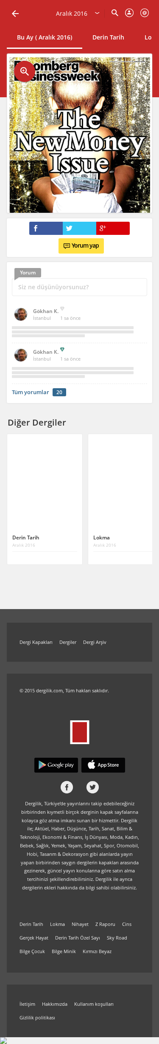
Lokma (57, 924)
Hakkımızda (54, 1004)
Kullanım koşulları (94, 1004)
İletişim (27, 1004)
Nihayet (80, 924)
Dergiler (67, 642)
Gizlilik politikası (37, 1017)
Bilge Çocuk (32, 951)
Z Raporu (105, 924)
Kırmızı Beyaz (97, 951)
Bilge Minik (64, 951)
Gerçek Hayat (34, 937)
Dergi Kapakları (36, 642)
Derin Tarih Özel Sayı (77, 937)
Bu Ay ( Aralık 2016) (44, 37)
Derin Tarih (108, 37)
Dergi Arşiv (94, 642)
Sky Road (117, 937)
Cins (126, 924)
